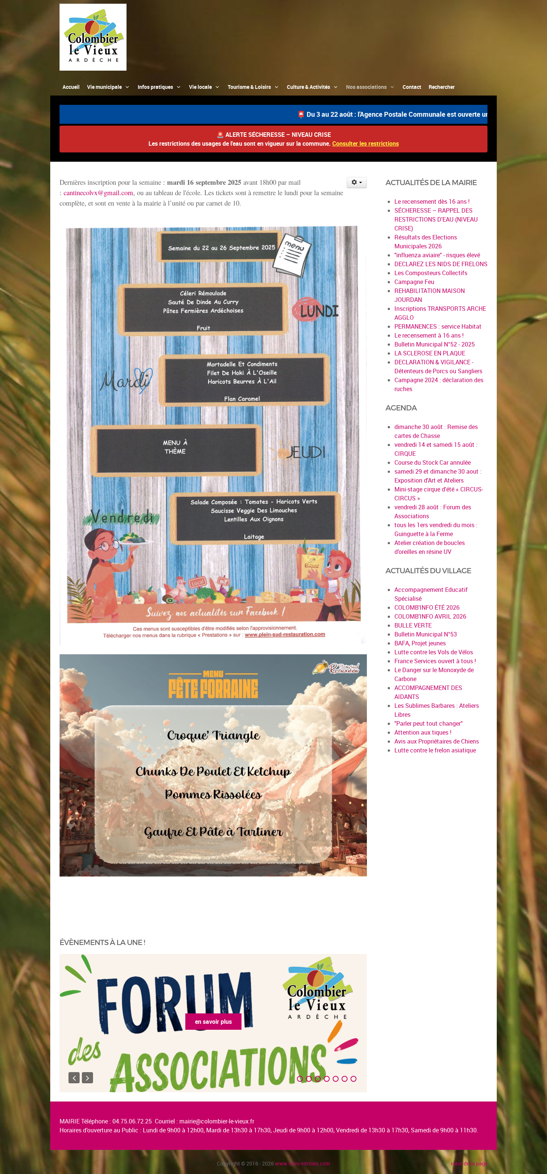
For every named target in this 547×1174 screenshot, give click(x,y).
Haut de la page (469, 1163)
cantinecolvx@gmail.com (98, 192)
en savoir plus (213, 1021)
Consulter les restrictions (365, 143)
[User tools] (357, 182)
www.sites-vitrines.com (302, 1163)
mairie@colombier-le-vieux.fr (216, 1121)
